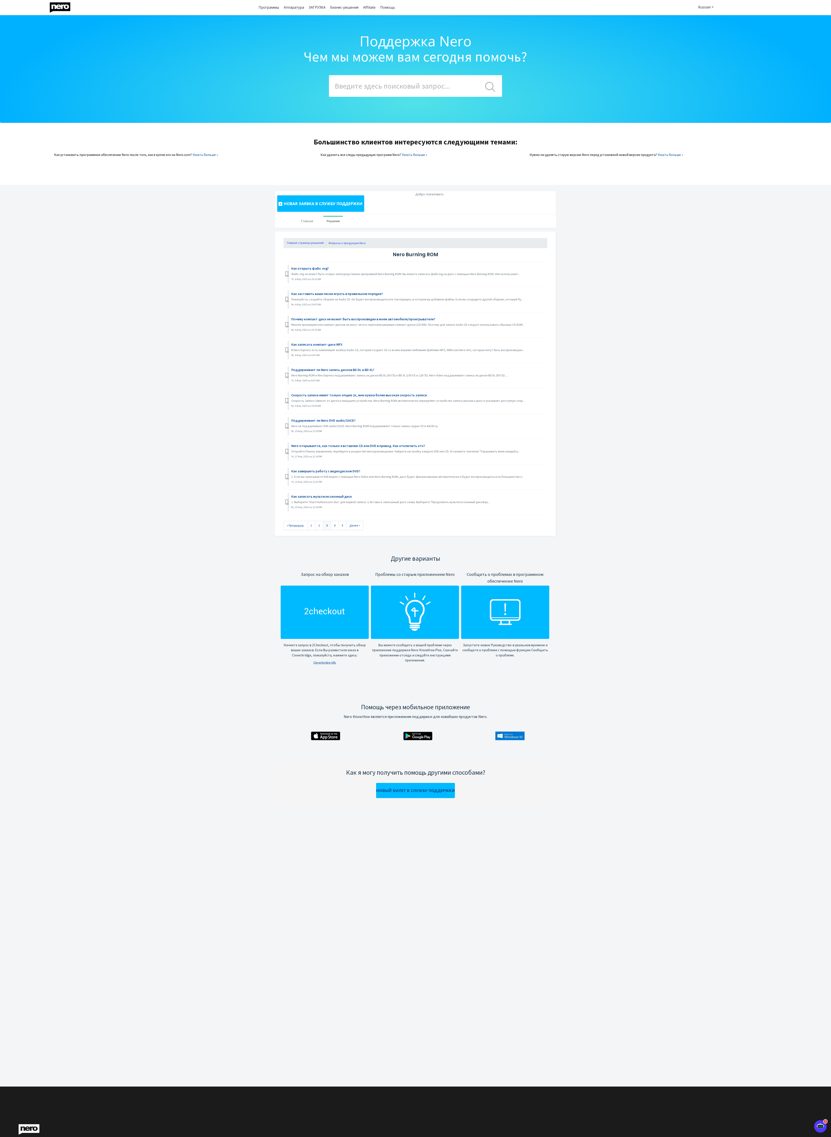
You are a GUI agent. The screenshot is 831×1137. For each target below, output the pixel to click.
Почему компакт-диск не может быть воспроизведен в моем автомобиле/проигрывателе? (363, 319)
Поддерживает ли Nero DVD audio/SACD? (323, 420)
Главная (307, 221)
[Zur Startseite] (63, 6)
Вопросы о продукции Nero (347, 243)
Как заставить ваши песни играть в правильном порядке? (337, 294)
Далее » (354, 525)
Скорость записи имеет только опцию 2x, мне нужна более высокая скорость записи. (359, 395)
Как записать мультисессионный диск (321, 496)
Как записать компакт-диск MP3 (316, 344)
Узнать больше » (205, 154)
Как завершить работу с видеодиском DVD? (325, 471)
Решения (333, 221)
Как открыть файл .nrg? (310, 268)
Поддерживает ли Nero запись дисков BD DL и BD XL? (332, 370)
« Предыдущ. (295, 525)
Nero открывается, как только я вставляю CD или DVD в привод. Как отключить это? (358, 446)
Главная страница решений (305, 243)
